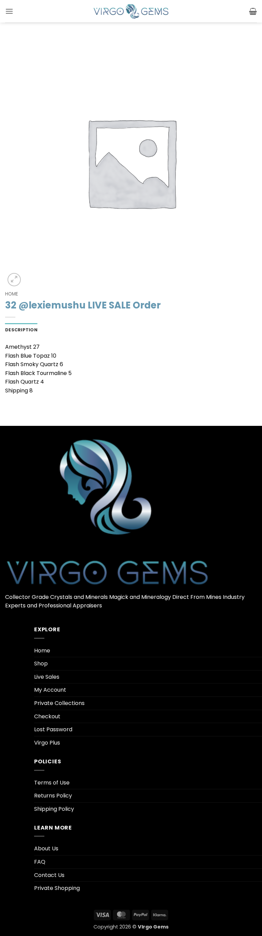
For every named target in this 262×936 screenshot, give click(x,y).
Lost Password (53, 729)
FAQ (39, 862)
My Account (50, 690)
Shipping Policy (54, 809)
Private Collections (59, 703)
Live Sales (46, 677)
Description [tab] (21, 330)
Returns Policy (53, 796)
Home (11, 294)
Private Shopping (57, 888)
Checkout (47, 716)
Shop (41, 663)
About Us (46, 848)
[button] (9, 11)
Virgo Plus (47, 743)
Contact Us (49, 875)
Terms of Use (52, 783)
